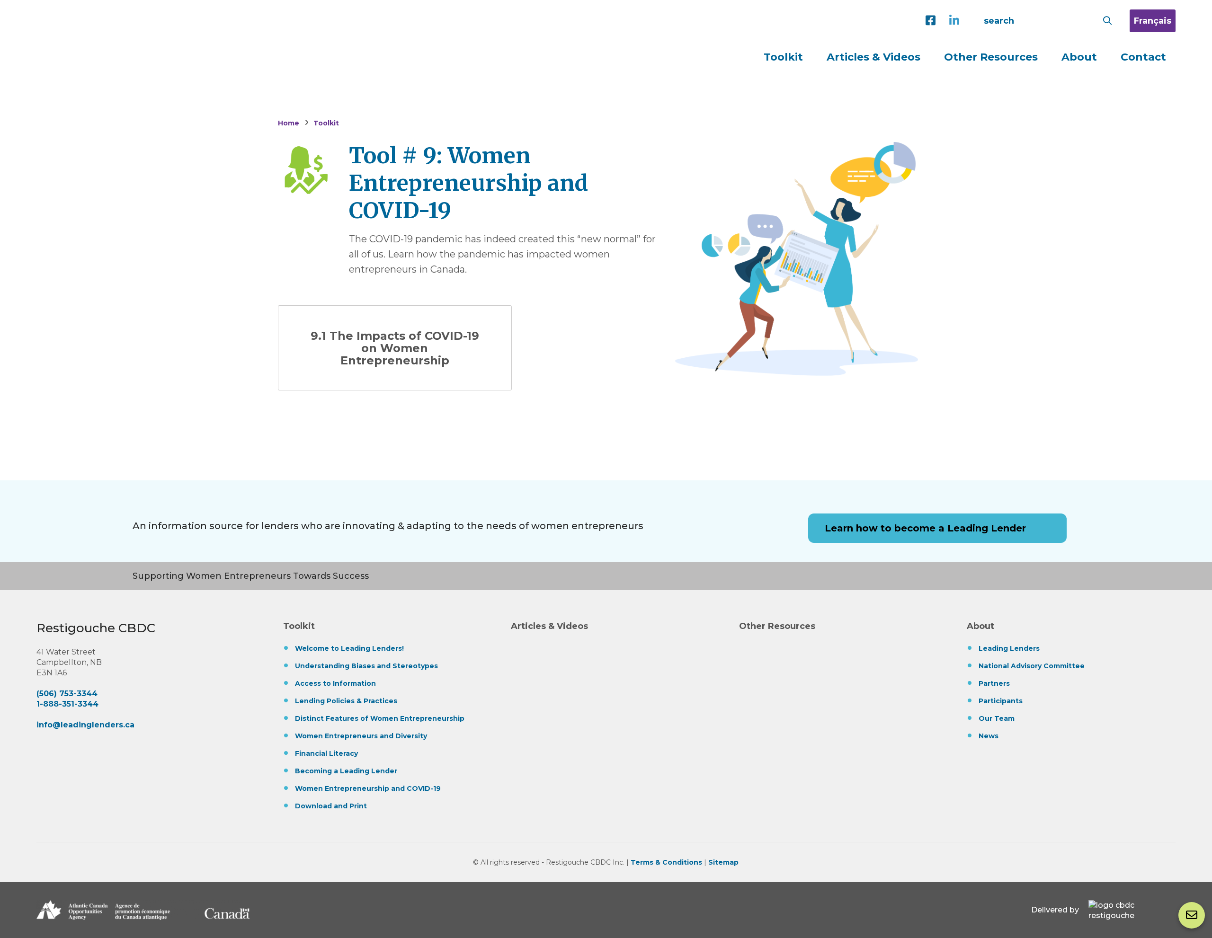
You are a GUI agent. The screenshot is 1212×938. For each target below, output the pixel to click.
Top (1190, 874)
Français (1152, 21)
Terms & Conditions (666, 862)
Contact (1191, 915)
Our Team (997, 718)
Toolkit (299, 626)
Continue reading (395, 347)
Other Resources (991, 57)
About (980, 626)
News (988, 736)
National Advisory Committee (1032, 666)
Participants (1001, 701)
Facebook (933, 21)
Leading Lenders (158, 22)
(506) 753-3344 (67, 693)
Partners (994, 683)
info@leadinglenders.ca (85, 724)
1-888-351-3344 (67, 703)
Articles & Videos (873, 57)
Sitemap (723, 862)
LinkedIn (956, 21)
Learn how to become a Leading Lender (925, 528)
